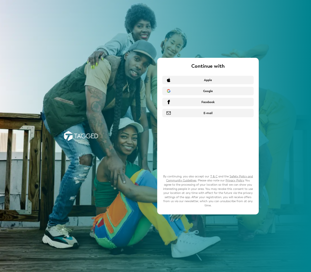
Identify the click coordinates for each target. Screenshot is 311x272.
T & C (213, 176)
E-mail (208, 113)
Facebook (208, 102)
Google (208, 91)
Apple (208, 80)
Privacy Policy (235, 180)
